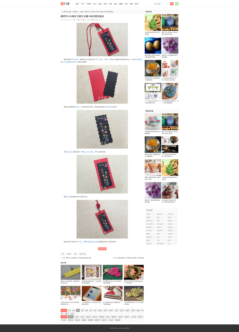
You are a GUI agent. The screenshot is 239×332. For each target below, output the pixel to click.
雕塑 (121, 4)
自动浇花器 (160, 244)
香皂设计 (170, 224)
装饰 (86, 310)
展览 (158, 217)
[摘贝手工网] (65, 4)
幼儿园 (82, 317)
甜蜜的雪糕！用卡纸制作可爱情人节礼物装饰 (131, 258)
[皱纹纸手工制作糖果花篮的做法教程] (170, 45)
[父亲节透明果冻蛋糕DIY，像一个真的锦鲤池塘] (170, 91)
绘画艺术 (97, 320)
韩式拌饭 (159, 230)
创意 (131, 4)
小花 (87, 152)
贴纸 (91, 152)
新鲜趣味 (117, 320)
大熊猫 (170, 237)
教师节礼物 (82, 254)
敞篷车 (148, 234)
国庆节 (138, 310)
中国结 (89, 242)
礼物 (81, 12)
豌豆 (158, 237)
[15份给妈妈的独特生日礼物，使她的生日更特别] (170, 68)
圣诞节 (100, 310)
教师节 (140, 59)
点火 (169, 244)
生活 (126, 4)
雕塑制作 (114, 317)
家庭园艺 (84, 320)
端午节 (122, 310)
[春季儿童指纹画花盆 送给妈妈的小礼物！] (153, 167)
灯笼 (73, 310)
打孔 (80, 242)
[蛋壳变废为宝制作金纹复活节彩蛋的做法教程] (153, 45)
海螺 (158, 234)
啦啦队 (170, 217)
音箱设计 (170, 221)
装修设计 (104, 320)
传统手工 (140, 317)
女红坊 (108, 317)
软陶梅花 (148, 237)
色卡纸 (69, 152)
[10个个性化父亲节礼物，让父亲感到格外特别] (153, 91)
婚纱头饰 (159, 214)
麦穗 (169, 240)
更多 (136, 4)
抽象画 (159, 227)
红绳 (95, 242)
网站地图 (127, 328)
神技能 (148, 217)
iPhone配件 (149, 224)
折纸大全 (88, 317)
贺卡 (69, 310)
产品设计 (110, 320)
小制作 (88, 4)
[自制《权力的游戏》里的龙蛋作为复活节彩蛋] (170, 22)
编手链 (148, 240)
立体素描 (170, 214)
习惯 (76, 59)
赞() (103, 249)
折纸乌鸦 (148, 244)
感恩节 (67, 314)
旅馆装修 (148, 227)
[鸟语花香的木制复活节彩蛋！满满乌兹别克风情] (170, 190)
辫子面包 (148, 230)
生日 (91, 310)
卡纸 (77, 107)
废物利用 (101, 317)
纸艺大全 (95, 317)
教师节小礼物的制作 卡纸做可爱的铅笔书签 (78, 258)
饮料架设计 (160, 224)
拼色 (158, 240)
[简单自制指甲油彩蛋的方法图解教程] (153, 122)
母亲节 (111, 310)
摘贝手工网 (67, 12)
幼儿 (94, 4)
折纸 (100, 4)
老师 (72, 62)
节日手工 (76, 12)
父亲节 (116, 310)
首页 (77, 4)
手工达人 (63, 320)
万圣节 (72, 314)
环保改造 (170, 234)
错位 (158, 221)
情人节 (105, 310)
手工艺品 (133, 317)
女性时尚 (70, 320)
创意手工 (127, 317)
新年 (95, 310)
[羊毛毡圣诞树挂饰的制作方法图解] (153, 22)
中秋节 (133, 310)
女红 (115, 4)
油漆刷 (148, 214)
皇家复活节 (149, 221)
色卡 (68, 197)
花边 (108, 107)
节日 (82, 4)
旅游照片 (170, 227)
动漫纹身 (170, 230)
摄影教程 (90, 320)
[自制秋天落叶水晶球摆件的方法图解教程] (153, 68)
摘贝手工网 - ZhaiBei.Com (117, 328)
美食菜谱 (77, 320)
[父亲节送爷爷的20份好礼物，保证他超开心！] (170, 145)
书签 (100, 59)
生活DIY (120, 317)
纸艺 (105, 4)
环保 (110, 4)
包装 (82, 310)
